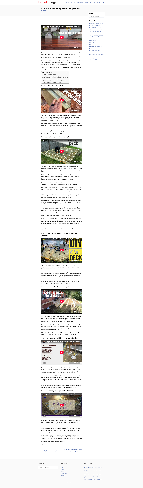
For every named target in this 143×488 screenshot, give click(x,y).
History (92, 2)
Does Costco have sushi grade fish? (96, 55)
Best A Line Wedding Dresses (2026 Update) (96, 39)
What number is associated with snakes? (95, 32)
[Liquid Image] (48, 2)
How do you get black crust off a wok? (95, 51)
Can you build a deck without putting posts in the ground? (55, 77)
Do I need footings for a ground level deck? (52, 82)
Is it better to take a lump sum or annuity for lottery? (96, 24)
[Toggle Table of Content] (67, 72)
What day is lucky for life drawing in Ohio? (95, 58)
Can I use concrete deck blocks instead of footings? (54, 80)
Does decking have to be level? (49, 74)
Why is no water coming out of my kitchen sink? (96, 36)
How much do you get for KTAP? (95, 47)
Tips (42, 444)
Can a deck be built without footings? (51, 79)
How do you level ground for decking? (51, 76)
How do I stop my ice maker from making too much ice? (96, 28)
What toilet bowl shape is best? (95, 43)
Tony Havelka (45, 10)
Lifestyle (98, 2)
